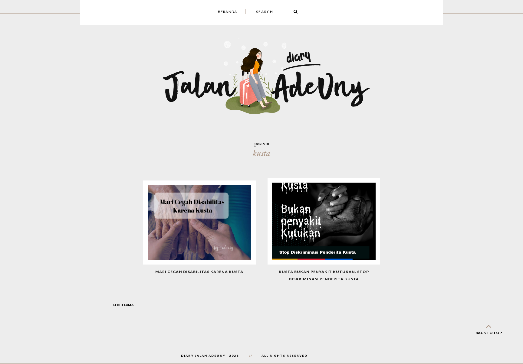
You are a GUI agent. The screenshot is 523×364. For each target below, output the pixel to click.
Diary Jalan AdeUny (203, 355)
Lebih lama (123, 305)
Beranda (227, 11)
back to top (488, 332)
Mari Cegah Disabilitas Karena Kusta (199, 271)
